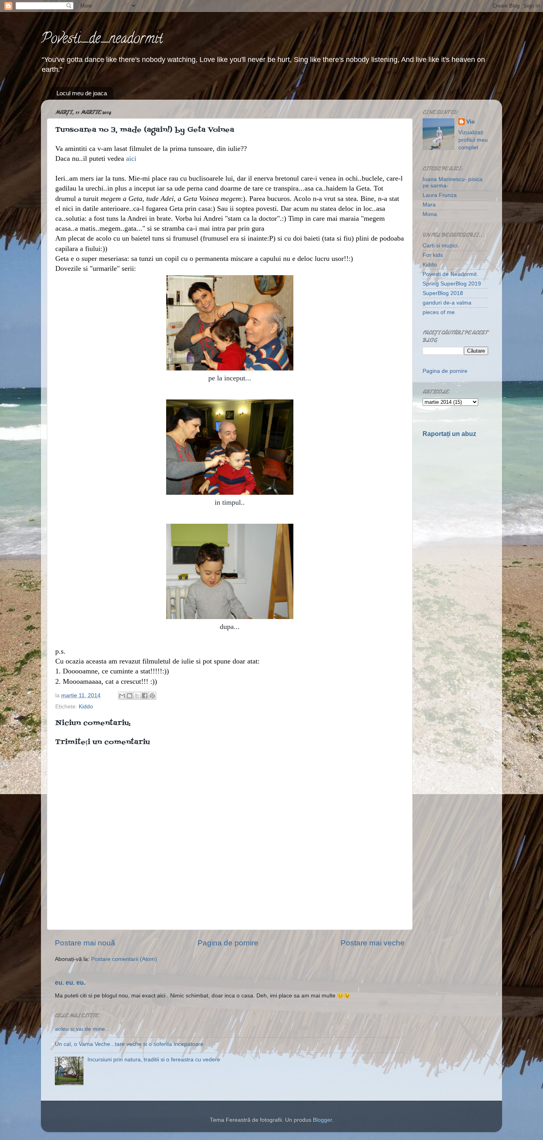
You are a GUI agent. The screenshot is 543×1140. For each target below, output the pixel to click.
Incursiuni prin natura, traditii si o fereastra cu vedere (153, 1060)
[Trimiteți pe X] (137, 696)
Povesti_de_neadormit (102, 40)
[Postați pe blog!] (130, 696)
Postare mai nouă (85, 943)
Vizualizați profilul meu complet (473, 139)
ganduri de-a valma (447, 303)
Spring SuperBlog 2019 (452, 284)
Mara (429, 205)
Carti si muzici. (441, 246)
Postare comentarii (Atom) (124, 959)
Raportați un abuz (449, 433)
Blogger (322, 1120)
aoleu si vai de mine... (82, 1029)
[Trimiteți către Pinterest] (152, 696)
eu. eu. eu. (70, 982)
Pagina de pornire (228, 943)
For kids (433, 255)
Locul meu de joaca (81, 93)
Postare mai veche (373, 943)
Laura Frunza (440, 195)
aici (131, 158)
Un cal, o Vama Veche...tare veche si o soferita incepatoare (129, 1044)
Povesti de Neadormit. (450, 274)
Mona (430, 214)
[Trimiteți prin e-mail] (122, 696)
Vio (470, 122)
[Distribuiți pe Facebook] (145, 696)
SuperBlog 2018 (443, 293)
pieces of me (439, 312)
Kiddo (86, 707)
